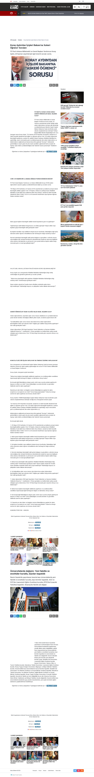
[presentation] (15, 13)
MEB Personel (51, 7)
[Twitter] (14, 85)
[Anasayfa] (11, 1)
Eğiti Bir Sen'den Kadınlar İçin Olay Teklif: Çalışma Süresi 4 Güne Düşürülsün (46, 13)
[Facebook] (11, 85)
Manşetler (15, 1)
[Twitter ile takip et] (75, 770)
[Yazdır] (24, 85)
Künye (40, 770)
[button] (50, 85)
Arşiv (28, 1)
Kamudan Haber (41, 7)
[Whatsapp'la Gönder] (21, 85)
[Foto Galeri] (83, 1)
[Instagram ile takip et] (78, 770)
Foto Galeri (24, 7)
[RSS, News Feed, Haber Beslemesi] (82, 770)
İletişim (44, 770)
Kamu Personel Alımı (63, 7)
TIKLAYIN (38, 522)
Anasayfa (35, 770)
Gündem (32, 7)
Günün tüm (79, 13)
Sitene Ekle (33, 1)
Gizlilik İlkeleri (51, 770)
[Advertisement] (47, 27)
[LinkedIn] (17, 85)
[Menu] (75, 7)
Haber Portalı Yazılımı (17, 774)
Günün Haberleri (22, 1)
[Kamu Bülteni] (14, 7)
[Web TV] (79, 1)
